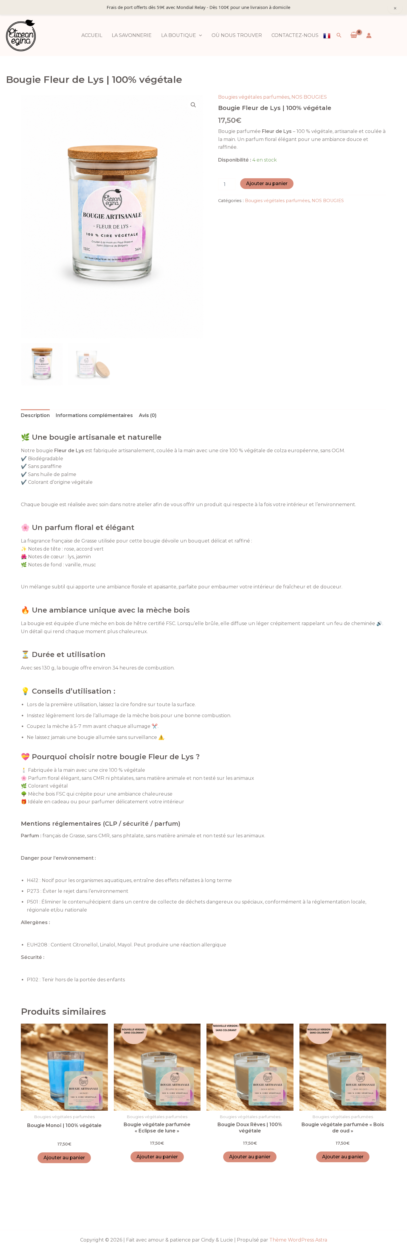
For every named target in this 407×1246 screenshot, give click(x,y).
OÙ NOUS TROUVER (237, 35)
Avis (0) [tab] (147, 415)
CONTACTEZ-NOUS (295, 35)
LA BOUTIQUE (178, 35)
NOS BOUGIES (309, 97)
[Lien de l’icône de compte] (369, 35)
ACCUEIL (91, 35)
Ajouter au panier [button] (64, 1157)
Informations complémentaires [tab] (94, 415)
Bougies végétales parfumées (253, 97)
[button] (199, 35)
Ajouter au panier (267, 183)
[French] (326, 35)
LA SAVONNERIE (132, 35)
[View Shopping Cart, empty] (354, 35)
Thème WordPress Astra (298, 1240)
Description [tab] (35, 415)
